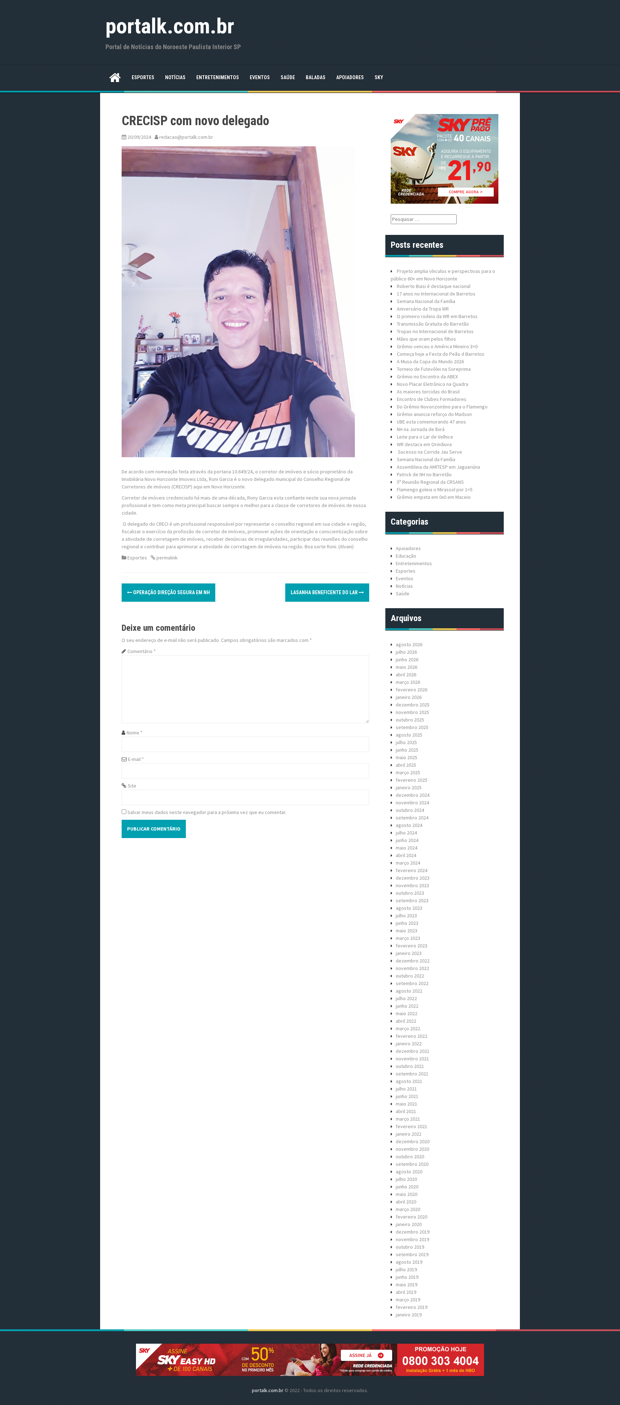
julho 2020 (406, 1179)
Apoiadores (350, 77)
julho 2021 (406, 1088)
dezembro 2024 (412, 795)
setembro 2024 (412, 817)
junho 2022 (407, 1006)
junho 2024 (407, 840)
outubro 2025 (410, 719)
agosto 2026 (409, 644)
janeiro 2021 (409, 1134)
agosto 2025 (409, 735)
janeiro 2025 (409, 787)
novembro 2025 (412, 712)
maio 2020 (406, 1194)
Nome (134, 732)
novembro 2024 (412, 802)
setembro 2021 (412, 1073)
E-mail (136, 759)
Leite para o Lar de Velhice (425, 437)
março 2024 (408, 863)
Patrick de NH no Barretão (424, 474)
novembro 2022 (412, 968)
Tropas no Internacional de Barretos (435, 331)
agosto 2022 (409, 991)
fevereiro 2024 (411, 870)
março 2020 (408, 1209)
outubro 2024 (410, 810)
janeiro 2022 (409, 1043)
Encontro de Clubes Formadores (431, 399)
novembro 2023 (412, 885)
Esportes (143, 77)
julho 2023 (406, 915)
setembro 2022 (412, 983)
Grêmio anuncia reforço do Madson (434, 414)
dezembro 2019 (412, 1232)
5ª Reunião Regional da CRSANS (430, 482)
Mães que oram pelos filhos (426, 339)
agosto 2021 (409, 1081)
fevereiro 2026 (411, 689)
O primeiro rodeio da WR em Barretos (437, 316)
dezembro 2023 (412, 878)
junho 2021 (407, 1096)
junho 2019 (407, 1277)
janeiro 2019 (409, 1314)
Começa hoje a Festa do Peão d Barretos (440, 354)
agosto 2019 (409, 1262)
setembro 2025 (412, 727)
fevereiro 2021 (411, 1126)
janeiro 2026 (409, 697)
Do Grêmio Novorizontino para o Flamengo (442, 406)
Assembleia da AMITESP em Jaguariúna (438, 467)
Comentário (141, 651)
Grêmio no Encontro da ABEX (427, 376)
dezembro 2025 (412, 704)
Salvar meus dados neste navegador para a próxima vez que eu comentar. (206, 812)
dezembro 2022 (412, 960)
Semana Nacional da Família (426, 301)
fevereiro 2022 (411, 1036)
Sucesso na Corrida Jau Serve (429, 452)
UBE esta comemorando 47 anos (431, 421)
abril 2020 (406, 1201)
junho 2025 (407, 750)
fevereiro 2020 (411, 1217)
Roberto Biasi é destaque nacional (433, 286)
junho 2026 (407, 659)
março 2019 (408, 1299)
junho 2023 (407, 923)
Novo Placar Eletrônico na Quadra (432, 384)
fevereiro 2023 (411, 945)
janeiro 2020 (409, 1224)
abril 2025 (406, 765)
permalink (166, 557)
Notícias (175, 77)
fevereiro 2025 (411, 780)
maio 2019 (406, 1284)
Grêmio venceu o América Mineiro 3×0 (437, 346)
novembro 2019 (412, 1239)
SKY (379, 77)
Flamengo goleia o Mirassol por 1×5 (435, 489)
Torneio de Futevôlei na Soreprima (434, 369)
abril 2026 (406, 674)
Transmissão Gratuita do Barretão (433, 324)
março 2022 (408, 1028)
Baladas (315, 77)
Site (132, 785)
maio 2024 (406, 848)
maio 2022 (406, 1013)
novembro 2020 (412, 1149)
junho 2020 (407, 1186)
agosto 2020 (409, 1171)
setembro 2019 (412, 1254)
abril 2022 (406, 1021)
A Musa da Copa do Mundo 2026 (430, 361)
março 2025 (408, 772)
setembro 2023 (412, 900)
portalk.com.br (169, 26)
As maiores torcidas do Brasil (428, 391)
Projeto (405, 271)
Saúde (288, 77)
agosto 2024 (409, 825)
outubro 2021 (410, 1066)
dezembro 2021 (412, 1051)
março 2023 (408, 938)
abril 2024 (406, 855)
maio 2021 (406, 1104)
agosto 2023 (409, 908)
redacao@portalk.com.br (186, 137)
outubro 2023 (410, 893)
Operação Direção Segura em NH (171, 592)
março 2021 (408, 1119)
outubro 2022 (410, 976)
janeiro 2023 (409, 953)
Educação (406, 556)
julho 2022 (406, 998)
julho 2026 (406, 652)
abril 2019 (406, 1292)
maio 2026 (406, 667)
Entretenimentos (217, 77)
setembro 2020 (412, 1164)
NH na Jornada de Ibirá (421, 429)
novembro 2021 (412, 1058)
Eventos (260, 77)
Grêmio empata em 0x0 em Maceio (434, 497)
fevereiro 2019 (411, 1307)
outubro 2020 (410, 1156)
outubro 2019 (410, 1247)
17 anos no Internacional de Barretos (436, 293)
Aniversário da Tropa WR (423, 309)
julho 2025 (406, 742)
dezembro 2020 (412, 1141)
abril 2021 (406, 1111)
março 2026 (408, 682)
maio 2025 (406, 757)
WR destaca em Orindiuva (424, 444)
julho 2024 (406, 832)
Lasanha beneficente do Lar (325, 592)
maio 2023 (406, 930)
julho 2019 (406, 1269)
